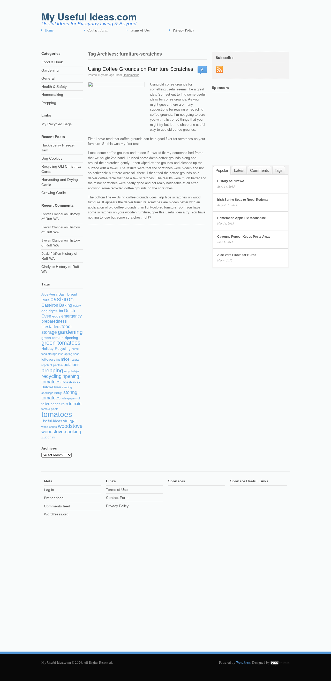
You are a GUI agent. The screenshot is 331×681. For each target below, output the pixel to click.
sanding (67, 387)
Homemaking (131, 74)
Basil (62, 294)
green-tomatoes (60, 342)
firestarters (51, 326)
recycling (51, 376)
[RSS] (219, 69)
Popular (221, 170)
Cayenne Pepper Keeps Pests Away (243, 236)
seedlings (47, 392)
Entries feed (54, 498)
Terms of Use (140, 30)
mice (65, 359)
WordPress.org (56, 514)
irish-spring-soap (68, 353)
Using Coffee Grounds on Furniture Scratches (140, 69)
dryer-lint (56, 311)
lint (58, 359)
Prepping (48, 103)
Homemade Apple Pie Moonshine (241, 218)
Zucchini (48, 437)
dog (44, 311)
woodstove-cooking (61, 431)
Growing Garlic (53, 193)
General (48, 78)
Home (49, 30)
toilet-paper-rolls (54, 404)
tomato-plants (49, 409)
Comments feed (57, 506)
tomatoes (56, 414)
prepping (52, 370)
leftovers (48, 359)
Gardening (50, 70)
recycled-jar (71, 371)
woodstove (70, 426)
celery (77, 305)
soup (58, 393)
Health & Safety (54, 86)
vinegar (70, 421)
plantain (58, 365)
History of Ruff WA (230, 181)
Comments (259, 170)
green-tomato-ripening (59, 338)
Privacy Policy (183, 30)
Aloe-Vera (49, 294)
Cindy (46, 267)
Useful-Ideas (51, 421)
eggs (56, 316)
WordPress (243, 662)
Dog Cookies (51, 158)
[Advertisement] (135, 41)
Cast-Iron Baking (56, 305)
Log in (49, 490)
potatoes (71, 364)
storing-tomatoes (60, 395)
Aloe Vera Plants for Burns (236, 255)
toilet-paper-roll (71, 398)
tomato (75, 403)
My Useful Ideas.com (89, 16)
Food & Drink (52, 62)
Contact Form (97, 30)
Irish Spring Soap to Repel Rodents (242, 200)
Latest (239, 170)
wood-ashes (49, 426)
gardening (70, 332)
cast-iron (62, 299)
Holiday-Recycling (56, 349)
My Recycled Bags (56, 124)
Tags (279, 170)
